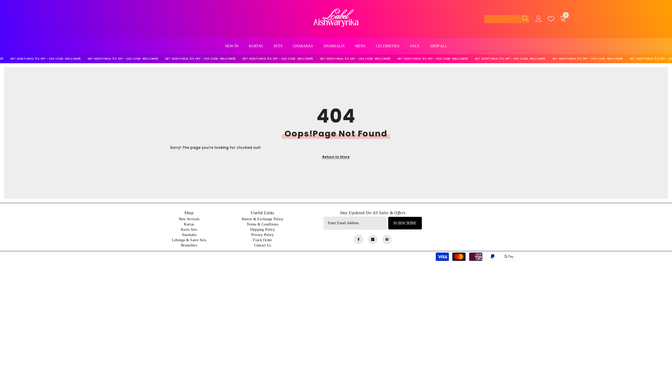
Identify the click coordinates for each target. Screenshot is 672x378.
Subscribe (405, 223)
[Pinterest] (387, 239)
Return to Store (336, 157)
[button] (506, 19)
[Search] (524, 19)
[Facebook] (359, 239)
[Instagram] (373, 239)
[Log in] (539, 19)
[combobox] (501, 19)
